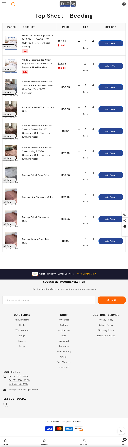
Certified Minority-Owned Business (67, 274)
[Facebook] (6, 404)
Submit (111, 300)
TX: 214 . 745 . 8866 (19, 376)
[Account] (124, 4)
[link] (44, 442)
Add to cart (110, 43)
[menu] (4, 4)
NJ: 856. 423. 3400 (18, 383)
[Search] (13, 4)
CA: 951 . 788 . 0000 (19, 380)
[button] (125, 227)
